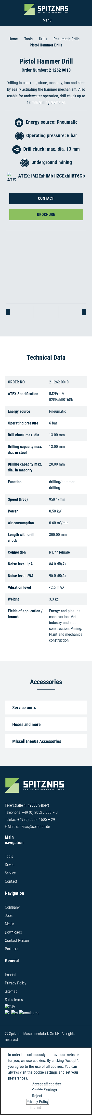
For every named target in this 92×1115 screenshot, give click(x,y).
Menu (47, 20)
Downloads (13, 932)
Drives (9, 864)
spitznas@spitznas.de (33, 826)
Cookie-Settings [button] (44, 1090)
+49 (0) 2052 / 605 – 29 (36, 819)
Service (10, 873)
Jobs (9, 915)
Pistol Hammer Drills (46, 45)
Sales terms (14, 999)
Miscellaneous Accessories (36, 741)
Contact (46, 198)
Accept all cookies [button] (46, 1084)
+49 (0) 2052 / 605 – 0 (40, 812)
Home (13, 39)
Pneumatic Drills (66, 39)
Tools (28, 39)
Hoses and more (26, 724)
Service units (24, 707)
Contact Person (17, 940)
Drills (43, 39)
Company (12, 907)
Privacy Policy (15, 983)
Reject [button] (37, 1095)
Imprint (10, 974)
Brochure (46, 214)
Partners (11, 949)
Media (9, 924)
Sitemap (11, 991)
